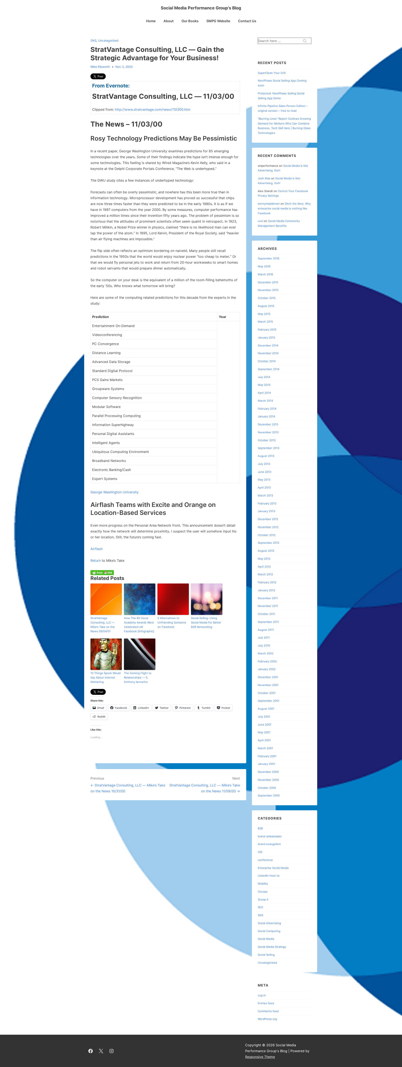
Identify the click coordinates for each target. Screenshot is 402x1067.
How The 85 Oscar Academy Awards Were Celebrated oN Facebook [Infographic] (139, 624)
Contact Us (247, 21)
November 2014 (268, 353)
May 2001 (264, 732)
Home (151, 21)
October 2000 (267, 787)
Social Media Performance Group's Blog (201, 7)
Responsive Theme (260, 1057)
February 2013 (267, 503)
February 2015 (267, 329)
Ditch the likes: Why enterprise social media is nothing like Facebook (284, 208)
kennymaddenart (269, 203)
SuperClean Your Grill (272, 72)
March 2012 (265, 574)
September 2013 (268, 448)
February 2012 (267, 582)
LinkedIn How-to (269, 875)
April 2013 (264, 487)
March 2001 (265, 748)
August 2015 (266, 306)
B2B (260, 828)
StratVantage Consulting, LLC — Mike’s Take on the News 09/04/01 (102, 624)
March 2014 (265, 400)
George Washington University (114, 492)
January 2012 (266, 590)
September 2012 (268, 542)
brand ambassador (270, 836)
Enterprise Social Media (273, 868)
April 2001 (264, 740)
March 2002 (265, 653)
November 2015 (268, 290)
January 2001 (266, 764)
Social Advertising (269, 923)
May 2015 (264, 313)
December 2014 (268, 345)
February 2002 (267, 661)
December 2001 (268, 677)
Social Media (266, 938)
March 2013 (265, 495)
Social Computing (269, 931)
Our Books (190, 21)
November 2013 (268, 432)
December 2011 (268, 598)
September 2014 (268, 369)
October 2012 (267, 535)
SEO (260, 907)
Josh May (264, 178)
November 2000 (268, 779)
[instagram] (112, 1050)
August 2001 (266, 708)
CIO (260, 852)
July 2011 (264, 637)
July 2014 (264, 377)
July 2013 (264, 464)
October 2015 (267, 298)
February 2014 (267, 408)
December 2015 (268, 282)
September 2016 (268, 258)
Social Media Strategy (272, 946)
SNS (93, 40)
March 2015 (265, 321)
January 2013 (266, 511)
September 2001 (268, 700)
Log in (262, 995)
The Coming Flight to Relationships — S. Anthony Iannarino (137, 677)
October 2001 (267, 693)
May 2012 (264, 558)
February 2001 (267, 756)
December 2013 (268, 424)
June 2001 (264, 724)
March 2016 (265, 274)
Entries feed (266, 1003)
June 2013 (264, 471)
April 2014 (264, 392)
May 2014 (264, 384)
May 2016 (264, 266)
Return (96, 560)
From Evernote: (111, 86)
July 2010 (264, 645)
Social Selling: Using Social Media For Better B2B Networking (206, 622)
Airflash (96, 549)
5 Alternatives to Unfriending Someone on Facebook (171, 622)
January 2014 (266, 416)
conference (265, 860)
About (169, 21)
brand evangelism (269, 844)
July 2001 (264, 716)
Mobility (263, 883)
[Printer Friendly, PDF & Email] (102, 572)
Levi (260, 221)
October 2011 (266, 614)
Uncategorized (108, 40)
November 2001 (268, 685)
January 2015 (266, 337)
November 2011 (268, 606)
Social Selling (266, 954)
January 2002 (267, 669)
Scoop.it (263, 899)
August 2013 (266, 456)
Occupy (263, 891)
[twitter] (101, 1050)
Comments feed (268, 1011)
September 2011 (268, 621)
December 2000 (268, 771)
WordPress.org (267, 1019)
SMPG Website (218, 21)
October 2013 (267, 440)
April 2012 (264, 566)
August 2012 (266, 550)
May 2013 (264, 479)
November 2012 (268, 527)
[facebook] (91, 1050)
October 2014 (267, 361)
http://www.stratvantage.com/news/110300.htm (152, 109)
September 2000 (269, 795)
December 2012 (268, 519)
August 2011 (266, 629)
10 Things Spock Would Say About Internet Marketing (105, 677)
